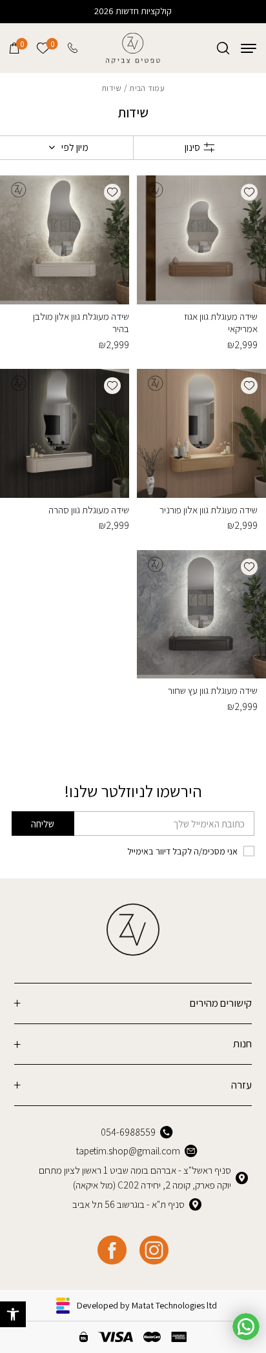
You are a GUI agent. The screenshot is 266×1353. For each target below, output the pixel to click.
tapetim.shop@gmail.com (128, 1150)
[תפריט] (248, 48)
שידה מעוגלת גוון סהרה (88, 509)
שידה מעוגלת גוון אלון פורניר (208, 509)
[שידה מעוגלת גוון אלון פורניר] (201, 433)
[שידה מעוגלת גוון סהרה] (64, 433)
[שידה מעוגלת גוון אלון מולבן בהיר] (64, 239)
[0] (14, 48)
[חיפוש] (223, 48)
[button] (13, 1314)
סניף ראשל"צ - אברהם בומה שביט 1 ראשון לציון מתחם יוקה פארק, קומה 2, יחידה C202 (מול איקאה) (135, 1177)
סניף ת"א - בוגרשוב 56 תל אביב (128, 1204)
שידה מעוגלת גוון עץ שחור (213, 690)
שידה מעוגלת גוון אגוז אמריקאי (221, 322)
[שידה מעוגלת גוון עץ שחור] (201, 614)
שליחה (42, 823)
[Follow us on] (154, 1250)
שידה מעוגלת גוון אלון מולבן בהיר (81, 322)
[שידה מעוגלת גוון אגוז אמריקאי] (201, 239)
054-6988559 (128, 1131)
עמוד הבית (146, 88)
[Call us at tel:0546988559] (73, 48)
